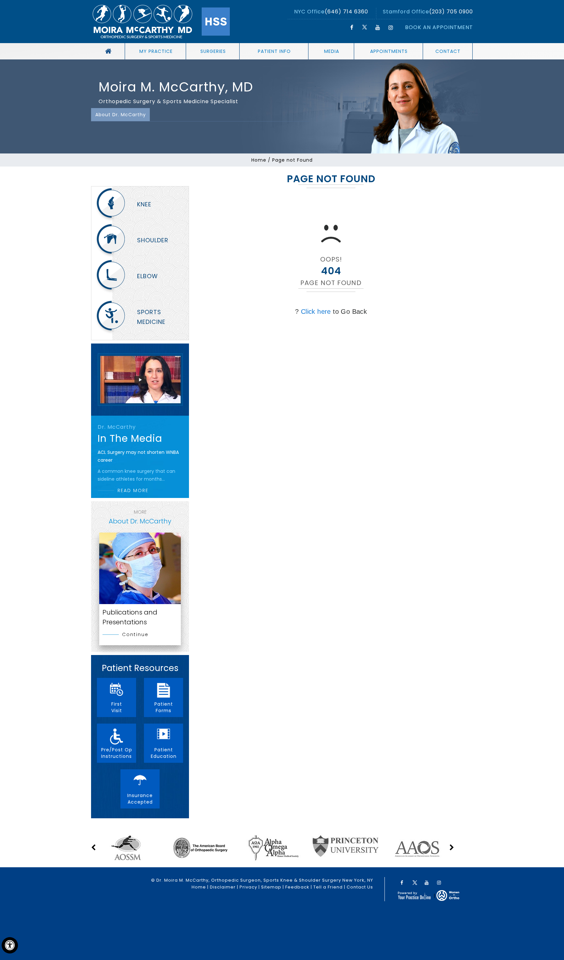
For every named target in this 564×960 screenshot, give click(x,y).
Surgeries (213, 51)
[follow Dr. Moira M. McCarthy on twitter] (364, 27)
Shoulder (152, 240)
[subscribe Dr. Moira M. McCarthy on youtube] (378, 27)
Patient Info (274, 51)
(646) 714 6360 (346, 11)
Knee (144, 204)
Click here (316, 311)
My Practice (156, 51)
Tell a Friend (328, 887)
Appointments (389, 51)
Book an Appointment (439, 27)
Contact (448, 51)
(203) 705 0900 (451, 11)
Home (258, 160)
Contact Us (360, 887)
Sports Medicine (151, 317)
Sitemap (271, 887)
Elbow (147, 276)
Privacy (248, 887)
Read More (133, 490)
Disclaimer (223, 887)
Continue (135, 634)
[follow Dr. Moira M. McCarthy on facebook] (351, 27)
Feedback (297, 887)
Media (331, 51)
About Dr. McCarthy (120, 114)
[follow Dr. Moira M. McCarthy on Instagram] (391, 27)
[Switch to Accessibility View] (10, 945)
